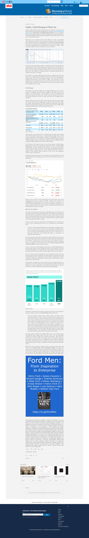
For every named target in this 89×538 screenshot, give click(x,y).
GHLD (35, 449)
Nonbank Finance (29, 451)
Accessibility (61, 521)
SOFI (31, 449)
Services (60, 518)
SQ (38, 449)
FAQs (59, 512)
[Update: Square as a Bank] (61, 470)
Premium (60, 514)
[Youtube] (10, 2)
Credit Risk (46, 17)
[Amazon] (11, 2)
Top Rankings (61, 516)
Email (24, 512)
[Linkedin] (8, 2)
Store (59, 519)
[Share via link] (33, 455)
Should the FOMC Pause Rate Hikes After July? (44, 477)
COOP (27, 449)
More (51, 17)
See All (67, 464)
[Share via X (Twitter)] (28, 455)
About (59, 511)
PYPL (42, 449)
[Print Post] (36, 455)
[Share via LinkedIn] (31, 455)
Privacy (59, 524)
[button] (81, 2)
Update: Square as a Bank (60, 476)
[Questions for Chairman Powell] (27, 470)
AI (25, 17)
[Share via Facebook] (25, 455)
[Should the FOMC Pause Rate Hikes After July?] (44, 470)
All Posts (21, 17)
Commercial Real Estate (37, 17)
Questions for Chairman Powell (27, 476)
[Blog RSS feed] (4, 2)
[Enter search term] (61, 1)
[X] (6, 2)
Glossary (60, 523)
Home (59, 509)
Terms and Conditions (63, 526)
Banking (29, 17)
